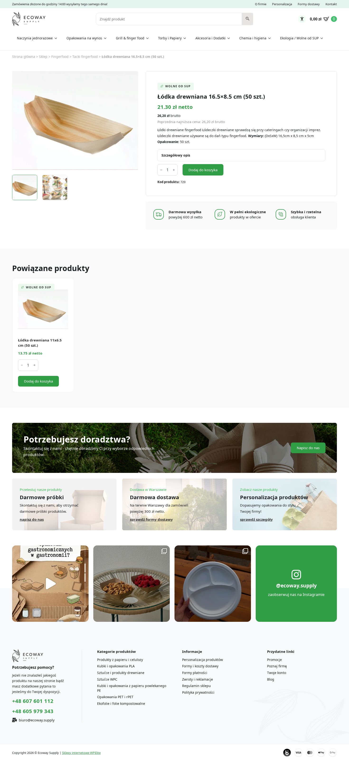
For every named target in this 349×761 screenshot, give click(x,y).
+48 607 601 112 (32, 700)
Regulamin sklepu (196, 685)
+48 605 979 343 (32, 711)
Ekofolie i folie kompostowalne (121, 703)
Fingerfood (60, 56)
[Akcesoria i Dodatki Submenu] (230, 38)
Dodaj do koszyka (203, 169)
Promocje (274, 659)
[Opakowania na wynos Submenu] (106, 38)
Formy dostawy (309, 4)
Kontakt (331, 4)
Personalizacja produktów (202, 659)
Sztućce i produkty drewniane (120, 672)
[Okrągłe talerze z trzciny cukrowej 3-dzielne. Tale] (212, 583)
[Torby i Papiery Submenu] (186, 38)
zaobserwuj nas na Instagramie (296, 594)
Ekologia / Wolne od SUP (299, 38)
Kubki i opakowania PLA (116, 666)
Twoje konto (276, 672)
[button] (247, 19)
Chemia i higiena (252, 38)
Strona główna (23, 56)
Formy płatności (194, 672)
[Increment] (173, 170)
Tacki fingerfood (85, 56)
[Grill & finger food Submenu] (148, 38)
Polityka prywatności (198, 692)
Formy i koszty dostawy (200, 666)
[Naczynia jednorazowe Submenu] (57, 38)
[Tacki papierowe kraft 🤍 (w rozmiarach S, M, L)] (131, 583)
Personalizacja (282, 4)
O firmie (260, 4)
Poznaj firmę (277, 666)
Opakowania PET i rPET (115, 697)
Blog (270, 679)
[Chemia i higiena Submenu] (270, 38)
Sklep (43, 56)
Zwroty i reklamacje (197, 679)
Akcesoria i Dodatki (210, 38)
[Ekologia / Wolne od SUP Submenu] (323, 38)
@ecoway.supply (296, 585)
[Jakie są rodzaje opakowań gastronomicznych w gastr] (50, 583)
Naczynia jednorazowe (35, 38)
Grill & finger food (130, 38)
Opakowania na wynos (84, 38)
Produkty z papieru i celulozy (120, 659)
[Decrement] (161, 170)
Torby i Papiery (170, 38)
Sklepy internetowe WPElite (81, 753)
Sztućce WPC (107, 679)
